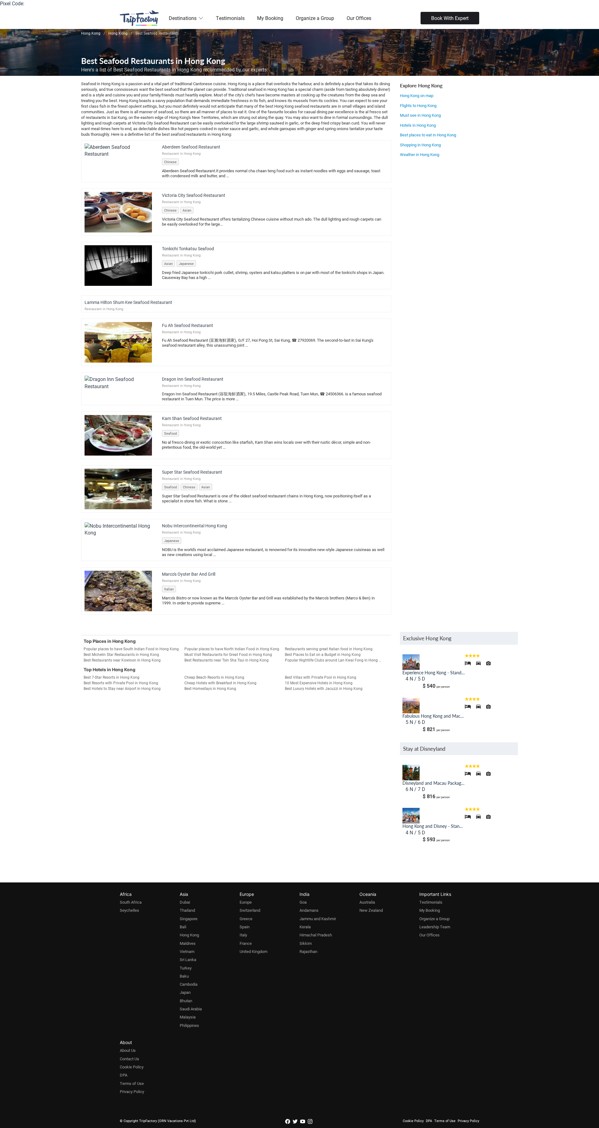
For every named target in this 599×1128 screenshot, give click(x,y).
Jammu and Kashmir (318, 918)
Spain (245, 927)
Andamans (309, 910)
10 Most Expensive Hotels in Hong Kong (319, 682)
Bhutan (186, 1000)
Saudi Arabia (191, 1009)
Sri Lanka (188, 959)
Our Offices (359, 18)
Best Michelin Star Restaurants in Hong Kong (121, 654)
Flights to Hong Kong (418, 105)
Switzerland (250, 910)
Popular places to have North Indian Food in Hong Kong (231, 648)
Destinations (183, 18)
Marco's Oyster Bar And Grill (188, 574)
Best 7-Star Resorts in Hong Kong (111, 677)
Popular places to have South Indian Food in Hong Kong (131, 648)
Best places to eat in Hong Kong (428, 135)
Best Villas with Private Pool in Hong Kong (320, 677)
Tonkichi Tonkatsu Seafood (188, 248)
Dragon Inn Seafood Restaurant (192, 379)
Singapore (188, 918)
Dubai (185, 902)
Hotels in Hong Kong (418, 125)
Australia (367, 902)
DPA (123, 1075)
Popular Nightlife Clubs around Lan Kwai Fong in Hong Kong (335, 659)
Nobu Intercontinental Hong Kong (194, 526)
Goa (303, 902)
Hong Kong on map (416, 95)
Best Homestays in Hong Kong (210, 688)
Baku (184, 976)
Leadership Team (434, 927)
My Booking (270, 18)
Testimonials (230, 18)
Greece (246, 918)
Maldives (188, 943)
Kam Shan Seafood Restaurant (192, 418)
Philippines (189, 1025)
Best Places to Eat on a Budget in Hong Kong (323, 654)
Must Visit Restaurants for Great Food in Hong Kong (228, 654)
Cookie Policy (132, 1067)
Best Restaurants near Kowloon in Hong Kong (122, 659)
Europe (246, 902)
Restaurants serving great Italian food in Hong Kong (329, 648)
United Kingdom (253, 951)
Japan (185, 992)
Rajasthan (308, 951)
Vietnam (187, 951)
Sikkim (306, 943)
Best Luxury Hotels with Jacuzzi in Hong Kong (324, 688)
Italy (243, 935)
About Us (128, 1050)
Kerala (305, 927)
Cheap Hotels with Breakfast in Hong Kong (220, 682)
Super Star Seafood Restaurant (192, 472)
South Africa (131, 902)
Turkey (186, 968)
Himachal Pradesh (316, 935)
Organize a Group (315, 18)
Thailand (187, 910)
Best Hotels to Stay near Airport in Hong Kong (122, 688)
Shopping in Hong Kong (420, 145)
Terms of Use (132, 1083)
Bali (183, 927)
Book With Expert (450, 18)
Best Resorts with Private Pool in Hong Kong (121, 682)
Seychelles (129, 910)
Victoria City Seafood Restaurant (193, 195)
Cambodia (188, 984)
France (246, 943)
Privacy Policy (132, 1091)
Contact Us (129, 1059)
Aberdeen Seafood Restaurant (191, 147)
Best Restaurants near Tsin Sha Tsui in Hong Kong (226, 659)
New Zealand (371, 910)
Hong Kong (189, 935)
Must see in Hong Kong (420, 115)
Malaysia (188, 1017)
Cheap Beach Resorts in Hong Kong (214, 677)
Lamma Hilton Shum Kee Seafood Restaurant (128, 302)
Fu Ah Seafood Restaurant (187, 325)
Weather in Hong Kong (419, 154)
